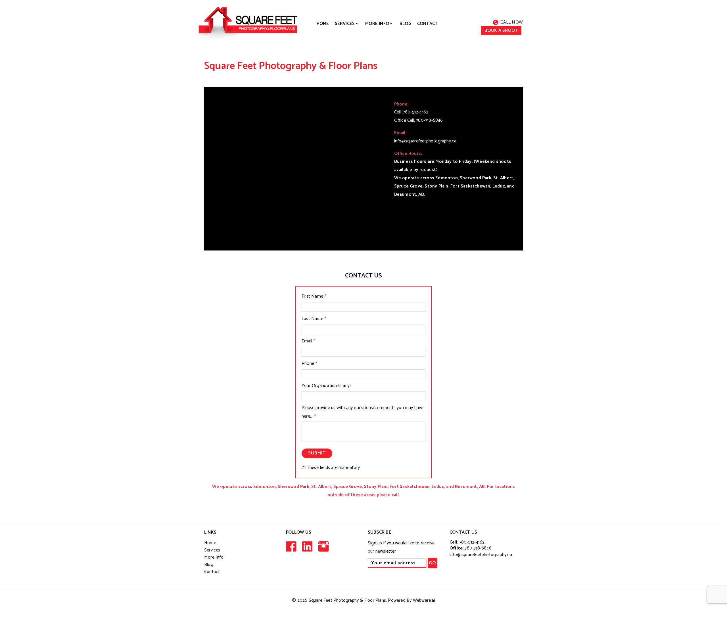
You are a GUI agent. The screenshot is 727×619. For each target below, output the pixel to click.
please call (388, 495)
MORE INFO (377, 24)
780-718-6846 (429, 120)
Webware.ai (424, 600)
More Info (213, 557)
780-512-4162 (415, 112)
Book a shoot (501, 30)
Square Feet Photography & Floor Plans (347, 600)
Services (345, 24)
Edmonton (264, 486)
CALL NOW (511, 22)
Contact (427, 24)
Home (210, 543)
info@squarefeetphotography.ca (425, 141)
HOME (323, 24)
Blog (405, 24)
